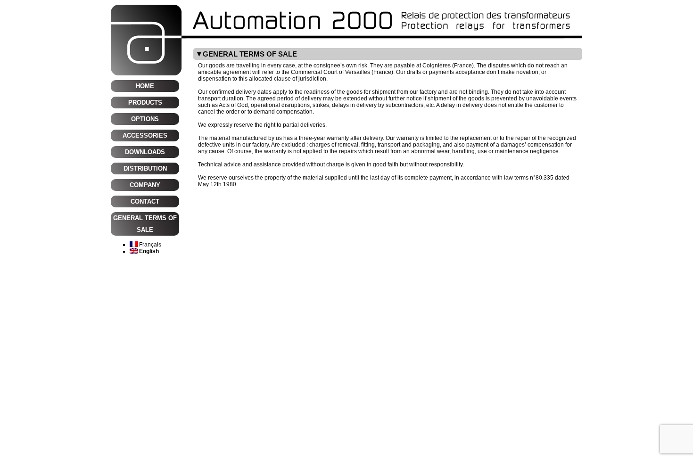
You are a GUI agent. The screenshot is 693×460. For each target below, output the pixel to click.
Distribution (145, 168)
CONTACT (145, 201)
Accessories (145, 135)
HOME (145, 86)
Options (145, 119)
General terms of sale (145, 223)
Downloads (145, 152)
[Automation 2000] (346, 8)
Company (145, 185)
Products (145, 102)
